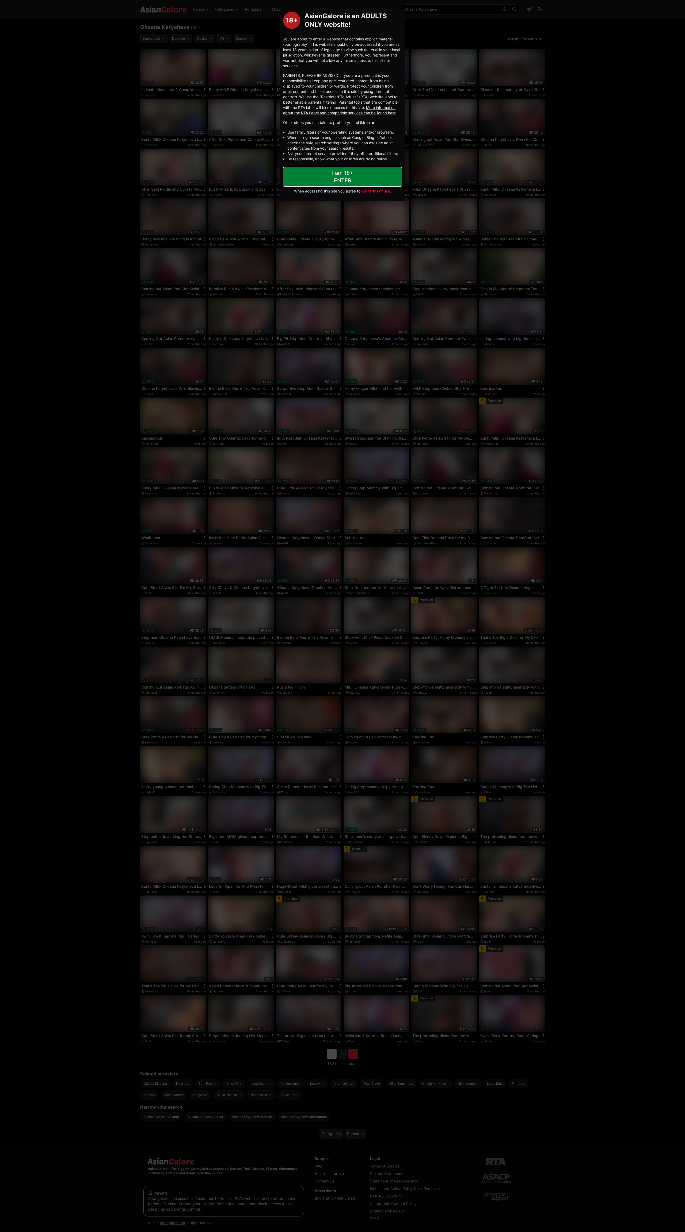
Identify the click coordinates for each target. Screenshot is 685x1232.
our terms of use (375, 191)
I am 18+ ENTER (342, 177)
